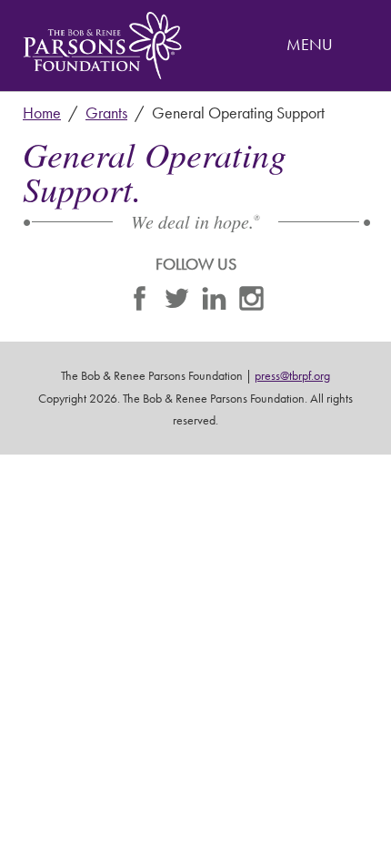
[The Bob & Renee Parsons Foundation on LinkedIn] (214, 303)
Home (42, 112)
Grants (106, 112)
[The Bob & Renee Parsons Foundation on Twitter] (177, 303)
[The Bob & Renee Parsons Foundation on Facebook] (139, 303)
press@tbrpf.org (292, 375)
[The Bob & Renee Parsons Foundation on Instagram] (251, 303)
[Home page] (102, 45)
